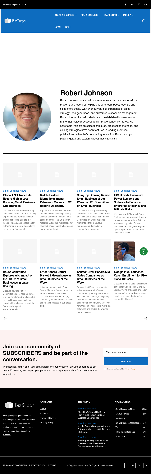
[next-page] (145, 318)
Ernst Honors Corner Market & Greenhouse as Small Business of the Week (55, 277)
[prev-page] (5, 318)
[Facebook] (125, 4)
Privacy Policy (130, 369)
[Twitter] (138, 4)
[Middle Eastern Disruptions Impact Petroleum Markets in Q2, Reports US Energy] (57, 175)
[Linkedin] (132, 4)
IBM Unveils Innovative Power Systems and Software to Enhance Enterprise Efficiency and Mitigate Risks (130, 202)
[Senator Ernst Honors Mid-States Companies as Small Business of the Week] (94, 251)
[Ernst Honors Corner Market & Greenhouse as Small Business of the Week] (57, 251)
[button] (143, 21)
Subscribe (126, 361)
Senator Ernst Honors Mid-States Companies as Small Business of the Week (94, 277)
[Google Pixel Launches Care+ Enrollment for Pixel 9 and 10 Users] (131, 251)
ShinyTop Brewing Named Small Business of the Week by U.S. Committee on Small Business (93, 200)
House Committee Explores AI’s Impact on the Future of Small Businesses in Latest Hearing (18, 279)
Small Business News (14, 190)
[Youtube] (145, 4)
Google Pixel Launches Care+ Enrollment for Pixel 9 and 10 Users (130, 275)
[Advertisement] (75, 54)
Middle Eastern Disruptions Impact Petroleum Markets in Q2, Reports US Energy (56, 200)
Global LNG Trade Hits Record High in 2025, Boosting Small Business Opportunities (19, 200)
